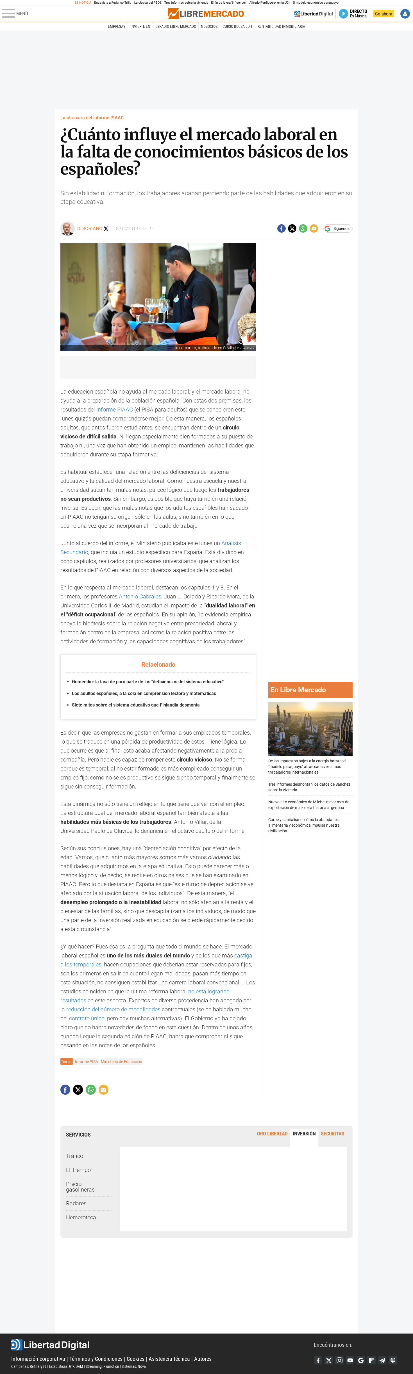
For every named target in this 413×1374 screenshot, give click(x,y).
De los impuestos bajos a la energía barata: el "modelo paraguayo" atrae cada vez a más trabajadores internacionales (307, 767)
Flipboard (371, 1360)
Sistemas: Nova (134, 1366)
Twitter (328, 1360)
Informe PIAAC (114, 409)
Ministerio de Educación (121, 1061)
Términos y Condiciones (95, 1358)
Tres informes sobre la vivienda (186, 2)
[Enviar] (303, 228)
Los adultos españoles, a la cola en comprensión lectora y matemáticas (144, 693)
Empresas (116, 26)
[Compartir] (281, 228)
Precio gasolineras (80, 1187)
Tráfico (74, 1156)
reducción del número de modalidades (113, 1009)
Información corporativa (38, 1358)
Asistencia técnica (169, 1358)
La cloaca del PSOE (148, 2)
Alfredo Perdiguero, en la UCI (269, 2)
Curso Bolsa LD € (238, 26)
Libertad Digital (162, 1344)
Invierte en (140, 26)
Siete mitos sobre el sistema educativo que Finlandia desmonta (136, 705)
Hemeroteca (81, 1217)
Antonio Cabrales (140, 596)
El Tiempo (78, 1170)
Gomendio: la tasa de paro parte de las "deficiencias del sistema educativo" (148, 681)
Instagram (339, 1360)
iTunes (393, 1360)
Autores (203, 1358)
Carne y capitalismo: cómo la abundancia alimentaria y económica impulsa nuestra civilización (304, 825)
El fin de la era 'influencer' (228, 2)
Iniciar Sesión (405, 14)
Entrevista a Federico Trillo (112, 2)
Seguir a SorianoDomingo (106, 228)
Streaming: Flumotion (102, 1366)
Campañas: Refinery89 (28, 1366)
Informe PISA (86, 1061)
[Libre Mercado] (206, 13)
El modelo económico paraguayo (315, 2)
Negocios (209, 26)
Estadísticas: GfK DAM (66, 1366)
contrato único (87, 1018)
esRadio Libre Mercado (175, 26)
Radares (76, 1203)
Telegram (382, 1360)
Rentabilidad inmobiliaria (281, 26)
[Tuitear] (292, 228)
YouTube (350, 1360)
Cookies (135, 1358)
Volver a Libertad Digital (313, 14)
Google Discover (361, 1360)
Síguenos (341, 228)
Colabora (383, 14)
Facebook (318, 1360)
